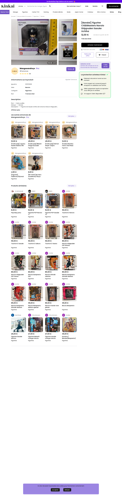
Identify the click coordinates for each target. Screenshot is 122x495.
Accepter (55, 490)
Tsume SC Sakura (34, 244)
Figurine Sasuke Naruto (16, 337)
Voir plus (71, 116)
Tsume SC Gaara (51, 244)
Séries (112, 12)
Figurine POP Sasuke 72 (52, 213)
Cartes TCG (35, 12)
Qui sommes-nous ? (74, 6)
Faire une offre (87, 55)
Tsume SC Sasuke (17, 244)
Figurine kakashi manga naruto (33, 337)
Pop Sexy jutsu (16, 213)
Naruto (43, 16)
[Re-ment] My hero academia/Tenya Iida (34, 176)
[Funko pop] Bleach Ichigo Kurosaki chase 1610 (35, 145)
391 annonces (24, 71)
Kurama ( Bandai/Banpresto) (69, 337)
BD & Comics (101, 12)
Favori (103, 55)
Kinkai (7, 6)
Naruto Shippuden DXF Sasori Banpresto (17, 276)
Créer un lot (105, 66)
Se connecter (114, 6)
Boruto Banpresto (68, 306)
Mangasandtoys (29, 68)
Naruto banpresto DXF (34, 275)
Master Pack (5, 12)
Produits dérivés (58, 12)
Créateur (90, 12)
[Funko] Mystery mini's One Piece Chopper (67, 145)
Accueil (13, 16)
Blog (119, 12)
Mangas (15, 12)
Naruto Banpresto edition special (34, 306)
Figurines (25, 12)
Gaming (46, 12)
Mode (68, 12)
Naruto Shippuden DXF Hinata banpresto (68, 245)
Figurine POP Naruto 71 (35, 213)
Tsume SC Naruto (68, 213)
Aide (86, 6)
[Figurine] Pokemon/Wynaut (17, 175)
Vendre (95, 6)
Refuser (67, 490)
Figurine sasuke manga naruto (50, 337)
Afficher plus (15, 110)
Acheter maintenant (95, 45)
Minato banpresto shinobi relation (68, 275)
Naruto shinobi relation (50, 275)
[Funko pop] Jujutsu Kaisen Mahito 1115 (18, 144)
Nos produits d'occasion (24, 16)
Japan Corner (79, 12)
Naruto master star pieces (52, 306)
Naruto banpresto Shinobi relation (17, 306)
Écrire (70, 69)
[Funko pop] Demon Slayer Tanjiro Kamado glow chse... (52, 145)
